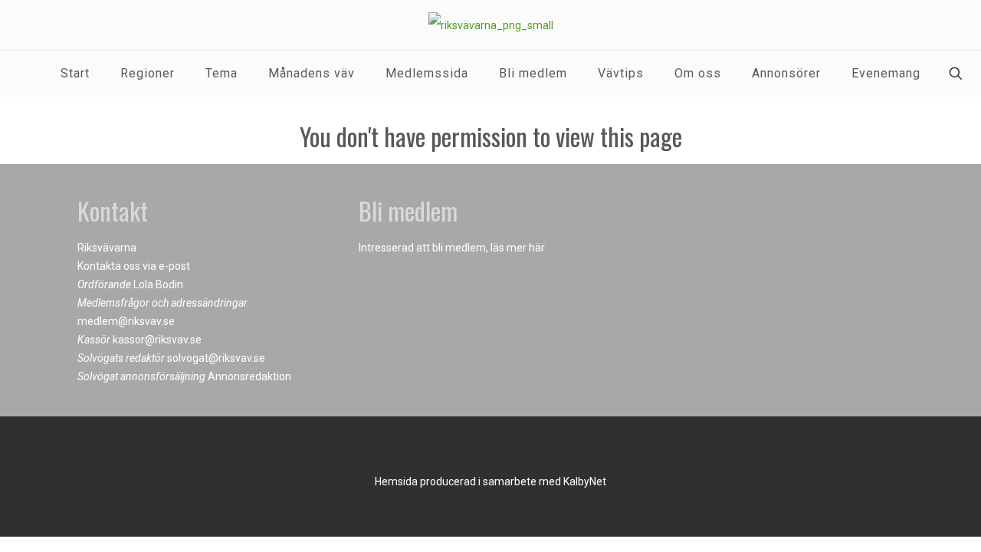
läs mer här (517, 248)
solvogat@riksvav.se (216, 358)
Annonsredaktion (249, 376)
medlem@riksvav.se (126, 321)
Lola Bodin (158, 284)
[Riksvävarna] (490, 25)
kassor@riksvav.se (157, 340)
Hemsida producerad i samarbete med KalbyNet (490, 481)
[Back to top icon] (490, 448)
